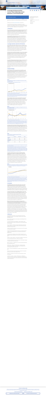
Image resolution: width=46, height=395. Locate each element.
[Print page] (30, 10)
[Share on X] (32, 10)
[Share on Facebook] (34, 10)
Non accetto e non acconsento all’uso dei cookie (32, 393)
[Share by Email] (38, 10)
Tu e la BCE (35, 2)
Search (37, 1)
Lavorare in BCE (38, 2)
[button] (38, 1)
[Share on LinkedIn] (36, 10)
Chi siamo (32, 2)
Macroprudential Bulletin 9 (16, 22)
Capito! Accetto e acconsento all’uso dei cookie (14, 393)
